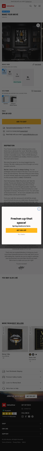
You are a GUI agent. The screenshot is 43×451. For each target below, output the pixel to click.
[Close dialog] (39, 208)
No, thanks (21, 234)
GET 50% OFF (21, 230)
